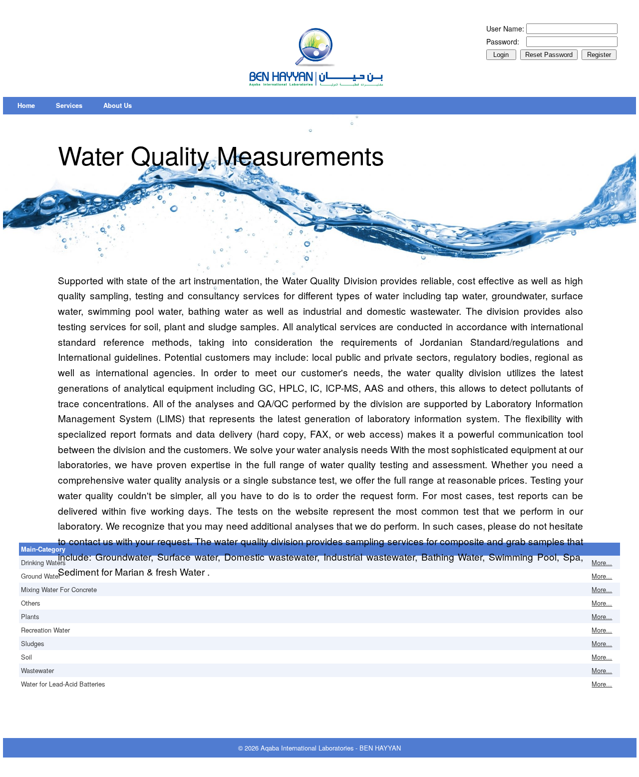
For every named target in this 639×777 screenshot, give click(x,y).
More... (602, 562)
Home (26, 105)
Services (69, 105)
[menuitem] (26, 105)
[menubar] (74, 105)
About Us (117, 105)
